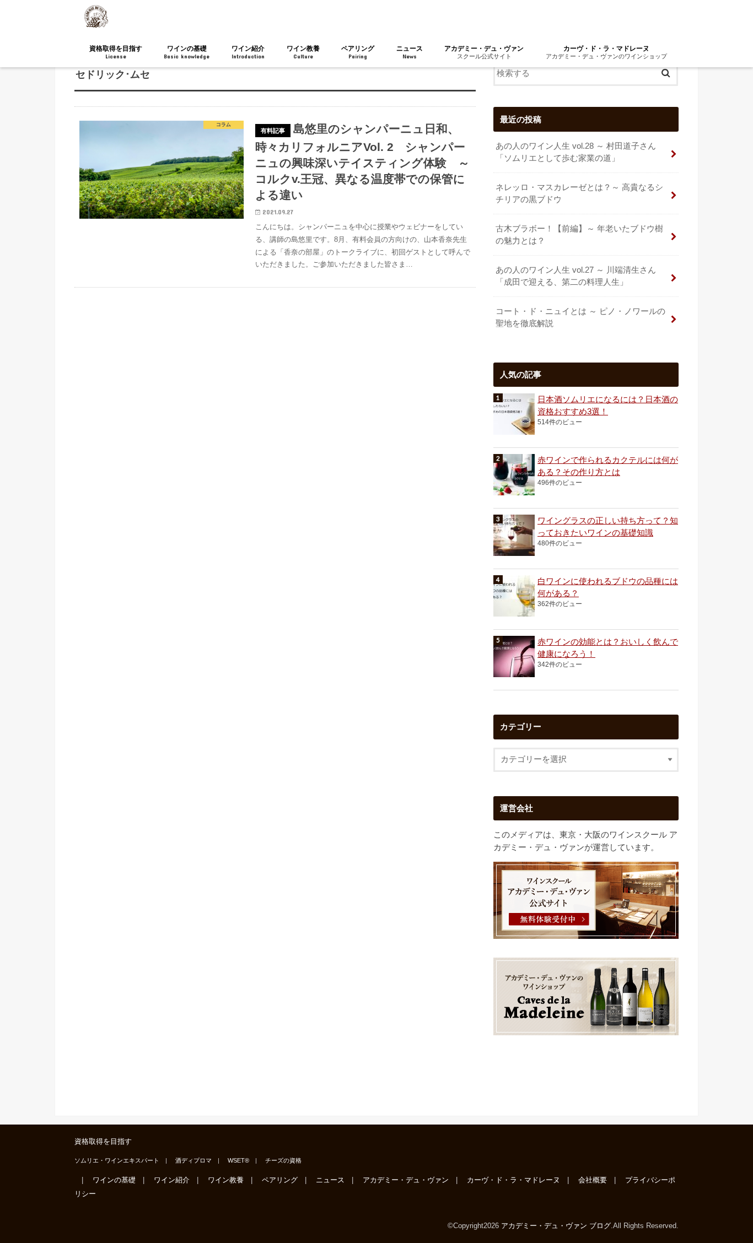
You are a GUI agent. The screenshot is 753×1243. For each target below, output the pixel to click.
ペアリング (357, 52)
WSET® (238, 1160)
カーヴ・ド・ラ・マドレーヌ (606, 52)
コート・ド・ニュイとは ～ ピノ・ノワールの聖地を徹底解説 (580, 317)
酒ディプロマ (193, 1160)
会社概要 (592, 1180)
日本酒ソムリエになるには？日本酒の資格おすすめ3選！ (607, 405)
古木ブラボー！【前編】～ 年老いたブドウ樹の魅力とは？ (579, 234)
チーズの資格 (283, 1160)
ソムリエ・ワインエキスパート (116, 1160)
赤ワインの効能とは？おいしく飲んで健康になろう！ (607, 647)
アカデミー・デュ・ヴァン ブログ (556, 1226)
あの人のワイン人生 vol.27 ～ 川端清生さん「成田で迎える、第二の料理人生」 (576, 276)
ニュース (409, 52)
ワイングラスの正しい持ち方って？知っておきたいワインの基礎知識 (607, 526)
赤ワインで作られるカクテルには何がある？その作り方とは (607, 466)
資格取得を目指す (115, 52)
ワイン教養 (303, 52)
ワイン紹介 (248, 52)
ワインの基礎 (186, 52)
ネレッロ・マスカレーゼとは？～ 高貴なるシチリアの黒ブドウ (579, 193)
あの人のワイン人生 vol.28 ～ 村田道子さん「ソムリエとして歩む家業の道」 (576, 152)
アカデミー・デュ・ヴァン (484, 52)
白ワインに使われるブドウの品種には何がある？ (607, 587)
